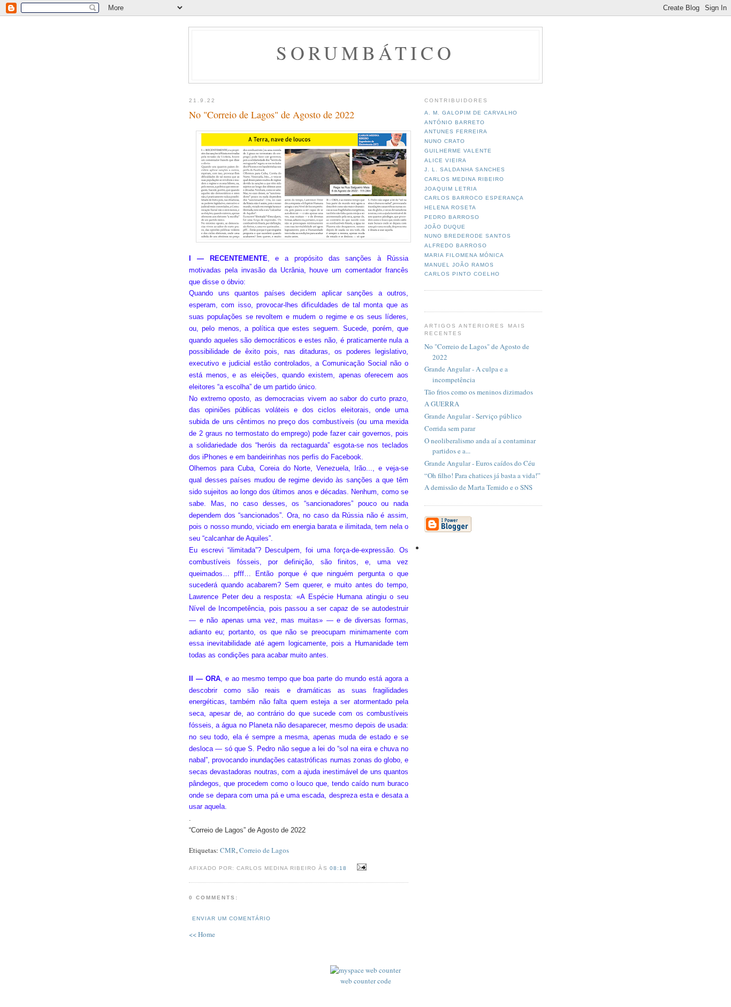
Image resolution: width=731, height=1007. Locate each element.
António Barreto (454, 122)
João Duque (445, 227)
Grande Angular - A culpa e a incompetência (466, 374)
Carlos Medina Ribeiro (464, 179)
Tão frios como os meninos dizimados (478, 392)
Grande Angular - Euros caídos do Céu (479, 463)
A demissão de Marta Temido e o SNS (478, 487)
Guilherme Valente (458, 151)
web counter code (365, 981)
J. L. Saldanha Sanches (464, 169)
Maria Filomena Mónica (464, 255)
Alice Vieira (445, 160)
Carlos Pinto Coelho (462, 274)
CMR (228, 850)
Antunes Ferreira (456, 131)
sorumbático (365, 52)
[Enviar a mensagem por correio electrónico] (360, 867)
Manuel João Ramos (459, 265)
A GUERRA (441, 403)
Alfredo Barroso (455, 245)
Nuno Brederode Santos (467, 236)
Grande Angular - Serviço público (473, 416)
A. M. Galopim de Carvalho (470, 113)
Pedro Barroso (451, 217)
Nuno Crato (444, 141)
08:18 (338, 868)
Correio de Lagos (264, 850)
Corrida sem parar (449, 428)
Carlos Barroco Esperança (474, 198)
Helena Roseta (450, 207)
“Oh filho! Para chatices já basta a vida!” (482, 475)
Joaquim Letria (450, 189)
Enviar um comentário (231, 918)
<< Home (202, 934)
